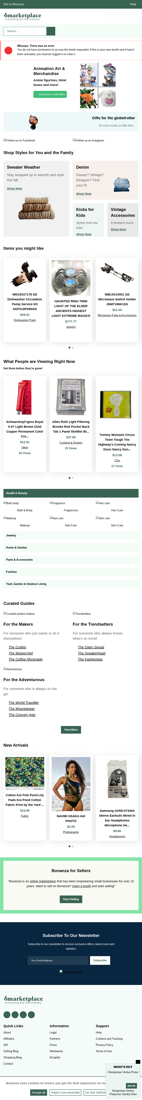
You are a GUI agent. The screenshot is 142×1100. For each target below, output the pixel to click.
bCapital (55, 1057)
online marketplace (43, 881)
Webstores (56, 1051)
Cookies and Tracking (109, 1038)
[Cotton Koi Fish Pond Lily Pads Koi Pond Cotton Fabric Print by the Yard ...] (25, 798)
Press (53, 1045)
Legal (53, 1032)
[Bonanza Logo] (22, 16)
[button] (69, 348)
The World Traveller (24, 703)
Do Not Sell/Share (97, 1092)
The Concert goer (22, 715)
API (5, 1045)
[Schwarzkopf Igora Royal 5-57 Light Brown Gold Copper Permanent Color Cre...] (25, 424)
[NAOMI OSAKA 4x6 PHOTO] (71, 798)
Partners (55, 1038)
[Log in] (123, 16)
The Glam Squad (91, 647)
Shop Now (14, 188)
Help (133, 4)
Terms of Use (104, 1051)
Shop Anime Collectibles (52, 94)
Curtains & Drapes (71, 442)
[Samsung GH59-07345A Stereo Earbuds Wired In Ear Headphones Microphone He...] (117, 798)
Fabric (25, 816)
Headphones (117, 836)
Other (24, 447)
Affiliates (8, 1038)
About (7, 1032)
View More (71, 729)
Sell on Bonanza (13, 4)
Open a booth (81, 886)
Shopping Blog (12, 1057)
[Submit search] (51, 31)
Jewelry (71, 326)
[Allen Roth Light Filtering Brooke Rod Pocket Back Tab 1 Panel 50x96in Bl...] (71, 424)
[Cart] (112, 16)
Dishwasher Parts (25, 320)
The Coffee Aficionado (26, 659)
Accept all (38, 1092)
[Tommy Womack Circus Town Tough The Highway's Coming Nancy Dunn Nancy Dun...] (117, 424)
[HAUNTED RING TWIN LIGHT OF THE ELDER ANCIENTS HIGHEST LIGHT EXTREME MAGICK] (71, 300)
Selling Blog (11, 1051)
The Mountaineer (22, 709)
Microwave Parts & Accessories (117, 315)
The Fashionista (90, 659)
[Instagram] (31, 1014)
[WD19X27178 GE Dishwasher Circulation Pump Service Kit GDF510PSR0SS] (25, 300)
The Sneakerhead (91, 653)
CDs (117, 460)
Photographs (71, 832)
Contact (8, 1063)
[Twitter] (15, 1014)
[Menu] (135, 16)
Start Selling (71, 899)
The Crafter (17, 647)
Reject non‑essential (65, 1092)
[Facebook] (6, 1014)
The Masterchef (21, 653)
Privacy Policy (104, 1045)
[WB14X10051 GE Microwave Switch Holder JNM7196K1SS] (117, 300)
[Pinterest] (23, 1014)
